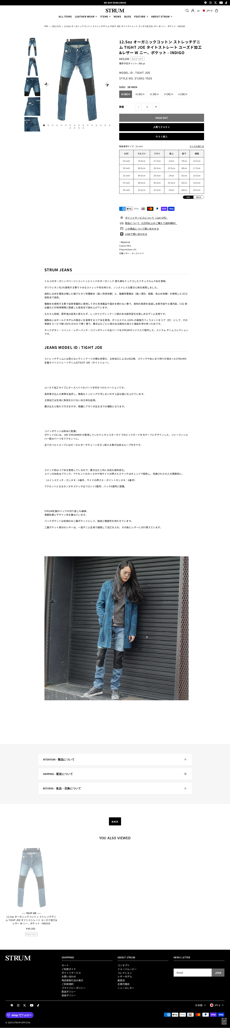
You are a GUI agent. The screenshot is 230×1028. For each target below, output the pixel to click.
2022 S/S (56, 26)
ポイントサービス (71, 972)
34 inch (168, 94)
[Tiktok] (226, 3)
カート (65, 965)
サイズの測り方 (197, 146)
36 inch (182, 94)
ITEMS (104, 16)
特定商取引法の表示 (72, 980)
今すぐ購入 (162, 136)
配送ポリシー (69, 991)
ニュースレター (126, 988)
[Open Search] (187, 10)
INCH (198, 197)
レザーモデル (125, 976)
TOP (46, 26)
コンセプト (124, 965)
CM (188, 197)
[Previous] (46, 84)
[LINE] (205, 3)
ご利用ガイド (69, 969)
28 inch (125, 94)
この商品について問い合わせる (142, 228)
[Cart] (216, 10)
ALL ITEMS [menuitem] (65, 16)
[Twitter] (215, 3)
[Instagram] (210, 3)
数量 (121, 106)
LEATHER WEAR (84, 16)
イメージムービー (127, 969)
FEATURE (140, 16)
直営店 (121, 980)
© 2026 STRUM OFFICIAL (18, 1022)
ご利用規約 (68, 984)
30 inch (139, 94)
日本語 (198, 1005)
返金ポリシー (69, 995)
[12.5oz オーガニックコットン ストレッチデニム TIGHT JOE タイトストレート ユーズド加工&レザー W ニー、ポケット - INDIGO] (31, 878)
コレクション (125, 972)
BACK (115, 821)
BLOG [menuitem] (127, 16)
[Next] (107, 84)
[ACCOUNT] (192, 10)
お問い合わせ (69, 976)
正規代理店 (124, 984)
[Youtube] (221, 3)
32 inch (154, 94)
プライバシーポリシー (74, 988)
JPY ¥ (209, 10)
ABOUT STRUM (160, 16)
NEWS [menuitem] (117, 16)
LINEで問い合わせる (136, 234)
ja (198, 10)
